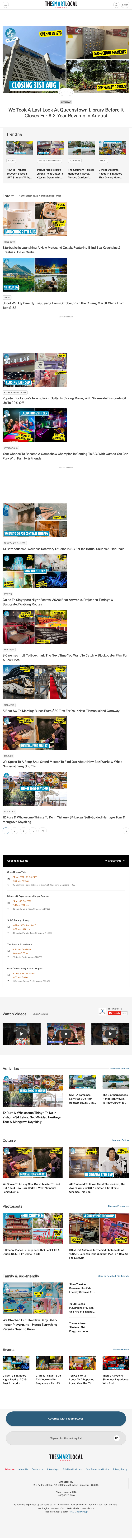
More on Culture (120, 1140)
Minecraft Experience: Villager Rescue (28, 896)
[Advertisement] (66, 333)
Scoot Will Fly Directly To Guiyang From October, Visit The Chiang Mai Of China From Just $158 (63, 305)
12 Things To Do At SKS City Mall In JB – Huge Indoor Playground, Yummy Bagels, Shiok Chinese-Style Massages (66, 112)
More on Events (121, 1349)
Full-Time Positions (72, 1469)
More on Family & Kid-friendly (113, 1276)
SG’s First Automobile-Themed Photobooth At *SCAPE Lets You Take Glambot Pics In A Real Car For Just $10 (99, 1254)
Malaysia (66, 102)
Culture (8, 756)
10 (42, 830)
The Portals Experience (19, 944)
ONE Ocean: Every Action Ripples (24, 968)
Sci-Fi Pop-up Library (18, 920)
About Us (23, 1469)
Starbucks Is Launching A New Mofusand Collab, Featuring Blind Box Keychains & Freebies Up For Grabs (62, 250)
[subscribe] (117, 1438)
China (7, 297)
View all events (113, 861)
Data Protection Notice (97, 1469)
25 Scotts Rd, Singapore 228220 (27, 957)
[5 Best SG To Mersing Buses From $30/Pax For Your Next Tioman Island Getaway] (66, 682)
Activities (74, 161)
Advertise (9, 1469)
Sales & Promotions (50, 161)
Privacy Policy (120, 1469)
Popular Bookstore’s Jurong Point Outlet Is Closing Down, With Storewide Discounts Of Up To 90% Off (50, 177)
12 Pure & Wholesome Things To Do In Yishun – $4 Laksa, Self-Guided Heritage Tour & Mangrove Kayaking (64, 819)
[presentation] (113, 1011)
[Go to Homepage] (61, 4)
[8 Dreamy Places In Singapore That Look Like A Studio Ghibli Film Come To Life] (33, 1228)
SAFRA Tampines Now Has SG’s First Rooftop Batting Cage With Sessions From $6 (82, 1102)
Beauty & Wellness (14, 543)
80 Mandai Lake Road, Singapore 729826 (31, 909)
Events (8, 594)
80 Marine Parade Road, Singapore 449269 (32, 933)
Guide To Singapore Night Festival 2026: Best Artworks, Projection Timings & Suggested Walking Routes (58, 602)
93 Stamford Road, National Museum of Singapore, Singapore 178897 (44, 885)
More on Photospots (118, 1206)
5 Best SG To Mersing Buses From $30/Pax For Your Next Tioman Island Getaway (61, 711)
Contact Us (37, 1469)
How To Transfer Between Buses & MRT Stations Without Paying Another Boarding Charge (19, 177)
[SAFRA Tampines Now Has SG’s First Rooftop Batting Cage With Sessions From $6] (82, 1082)
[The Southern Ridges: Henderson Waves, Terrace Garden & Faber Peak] (81, 148)
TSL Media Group (79, 1511)
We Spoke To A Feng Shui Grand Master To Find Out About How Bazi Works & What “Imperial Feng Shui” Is (62, 764)
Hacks (11, 161)
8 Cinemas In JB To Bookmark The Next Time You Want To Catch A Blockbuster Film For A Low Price (65, 657)
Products (9, 242)
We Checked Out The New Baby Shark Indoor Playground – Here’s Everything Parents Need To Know (30, 1324)
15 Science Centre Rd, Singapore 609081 (31, 981)
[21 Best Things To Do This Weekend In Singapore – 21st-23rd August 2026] (49, 1363)
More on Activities (119, 1068)
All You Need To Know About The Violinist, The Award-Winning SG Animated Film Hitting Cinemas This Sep (97, 1188)
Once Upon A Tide (16, 872)
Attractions (11, 448)
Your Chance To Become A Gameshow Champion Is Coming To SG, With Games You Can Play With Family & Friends (65, 456)
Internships (53, 1469)
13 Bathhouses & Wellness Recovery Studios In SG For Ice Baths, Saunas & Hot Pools (63, 549)
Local (103, 161)
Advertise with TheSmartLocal (66, 1418)
